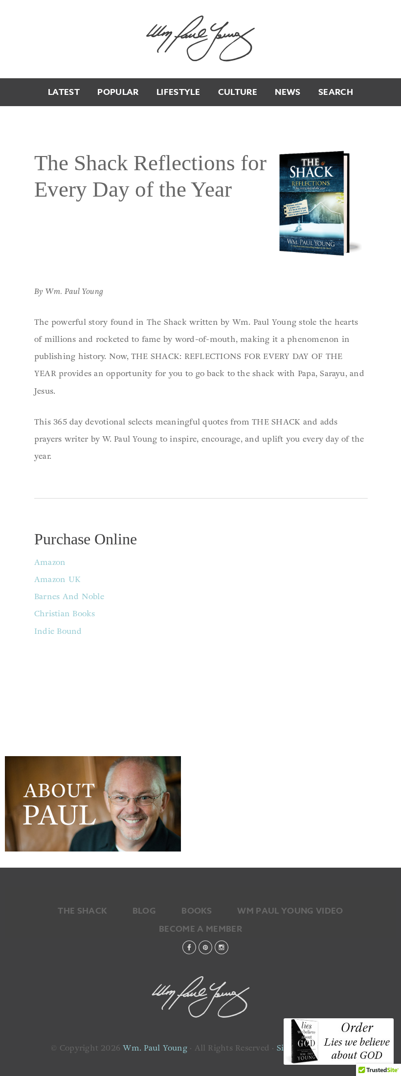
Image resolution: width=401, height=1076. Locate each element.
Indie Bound (58, 631)
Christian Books (64, 613)
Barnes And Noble (69, 596)
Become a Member (200, 929)
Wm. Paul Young (200, 38)
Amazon (50, 562)
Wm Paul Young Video (290, 911)
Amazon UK (57, 579)
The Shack (82, 911)
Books (196, 911)
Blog (144, 911)
